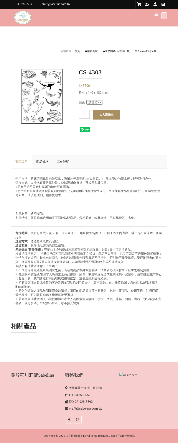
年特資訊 (129, 435)
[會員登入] (155, 4)
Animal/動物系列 (147, 51)
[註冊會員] (147, 4)
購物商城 (92, 51)
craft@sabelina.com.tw (85, 408)
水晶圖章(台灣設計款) (117, 51)
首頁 (77, 51)
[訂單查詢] (163, 4)
